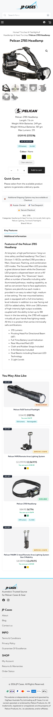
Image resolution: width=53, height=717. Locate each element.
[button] (46, 51)
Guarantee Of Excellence (14, 648)
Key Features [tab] (10, 230)
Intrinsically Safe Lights (41, 218)
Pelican (29, 223)
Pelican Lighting (18, 221)
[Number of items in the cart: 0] (50, 22)
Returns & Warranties (12, 666)
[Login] (44, 22)
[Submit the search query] (5, 15)
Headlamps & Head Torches (21, 218)
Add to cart (36, 170)
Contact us (7, 625)
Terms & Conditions (11, 638)
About (5, 615)
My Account (8, 661)
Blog (4, 620)
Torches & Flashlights (33, 221)
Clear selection (26, 162)
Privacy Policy (8, 643)
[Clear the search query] (48, 15)
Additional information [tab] (15, 236)
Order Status (8, 671)
